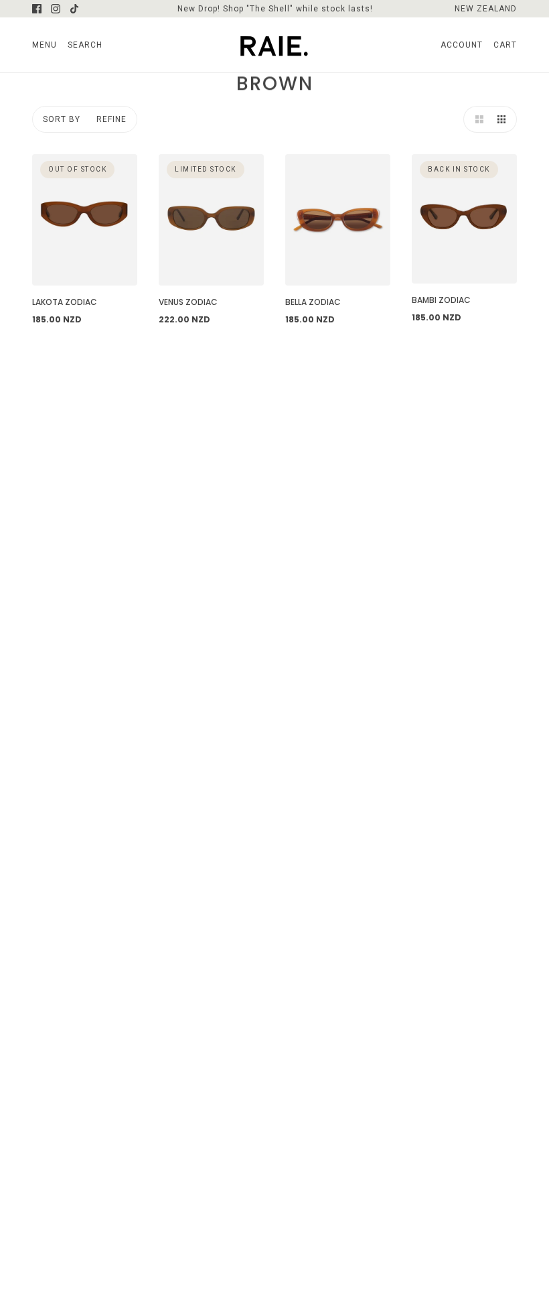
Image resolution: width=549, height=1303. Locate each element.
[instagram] (55, 8)
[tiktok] (74, 8)
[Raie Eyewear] (274, 45)
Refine (111, 119)
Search (85, 45)
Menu (44, 45)
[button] (476, 119)
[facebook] (36, 8)
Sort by (61, 119)
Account (462, 45)
